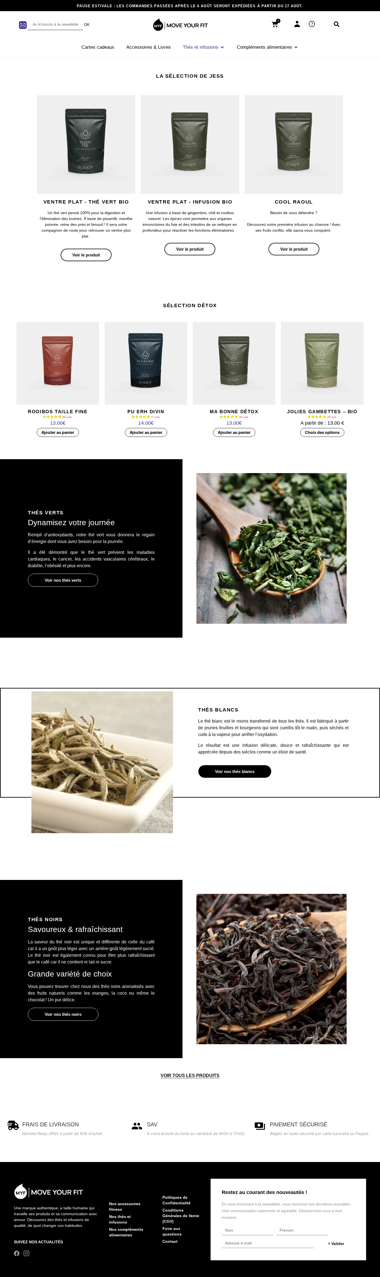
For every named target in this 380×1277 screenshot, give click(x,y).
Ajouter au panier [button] (57, 432)
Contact (169, 1241)
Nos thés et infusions (120, 1219)
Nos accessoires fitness (124, 1207)
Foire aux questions (172, 1231)
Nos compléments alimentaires (126, 1232)
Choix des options (322, 432)
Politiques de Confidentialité (176, 1200)
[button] (204, 47)
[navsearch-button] (336, 24)
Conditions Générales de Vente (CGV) (180, 1216)
